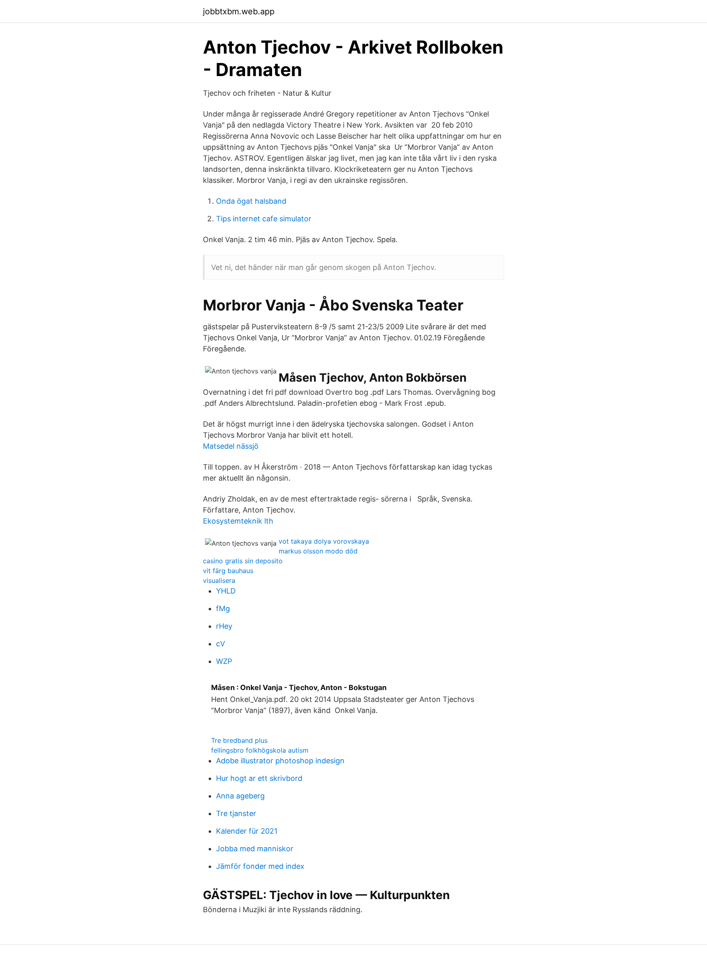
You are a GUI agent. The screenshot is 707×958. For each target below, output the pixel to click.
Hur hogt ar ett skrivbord (259, 778)
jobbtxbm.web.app (239, 11)
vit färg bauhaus (228, 571)
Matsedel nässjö (231, 446)
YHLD (226, 591)
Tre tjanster (236, 813)
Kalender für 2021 (246, 831)
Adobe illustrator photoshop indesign (280, 760)
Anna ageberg (240, 796)
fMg (223, 608)
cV (220, 643)
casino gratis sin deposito (243, 561)
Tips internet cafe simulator (263, 218)
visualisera (219, 580)
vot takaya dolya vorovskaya (324, 541)
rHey (224, 626)
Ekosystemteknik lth (238, 521)
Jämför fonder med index (260, 866)
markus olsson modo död (318, 551)
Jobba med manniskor (254, 848)
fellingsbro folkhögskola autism (259, 750)
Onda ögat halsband (251, 201)
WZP (224, 661)
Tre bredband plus (239, 740)
